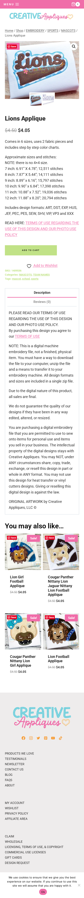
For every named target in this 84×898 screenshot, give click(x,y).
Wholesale (14, 842)
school (26, 278)
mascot (16, 278)
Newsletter (14, 764)
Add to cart (31, 250)
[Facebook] (23, 738)
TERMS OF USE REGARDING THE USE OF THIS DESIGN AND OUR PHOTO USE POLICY (42, 229)
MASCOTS (25, 274)
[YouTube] (53, 738)
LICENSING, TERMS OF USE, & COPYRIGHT (34, 847)
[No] (79, 885)
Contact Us (14, 769)
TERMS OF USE (27, 336)
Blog (8, 775)
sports (35, 278)
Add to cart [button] (23, 602)
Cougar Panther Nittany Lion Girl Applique (22, 660)
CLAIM (9, 836)
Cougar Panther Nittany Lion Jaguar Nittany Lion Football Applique (60, 586)
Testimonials (15, 759)
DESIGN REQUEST (17, 863)
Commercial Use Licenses (25, 852)
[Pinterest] (45, 738)
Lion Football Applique (58, 658)
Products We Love (19, 753)
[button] (73, 46)
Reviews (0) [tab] (42, 302)
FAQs (8, 780)
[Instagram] (31, 738)
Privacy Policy (16, 813)
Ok (43, 892)
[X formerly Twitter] (38, 738)
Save (13, 46)
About (10, 785)
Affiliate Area (16, 819)
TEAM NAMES (41, 274)
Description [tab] (42, 293)
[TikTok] (60, 738)
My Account (14, 803)
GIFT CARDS (13, 857)
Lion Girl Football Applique (17, 581)
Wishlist (12, 808)
